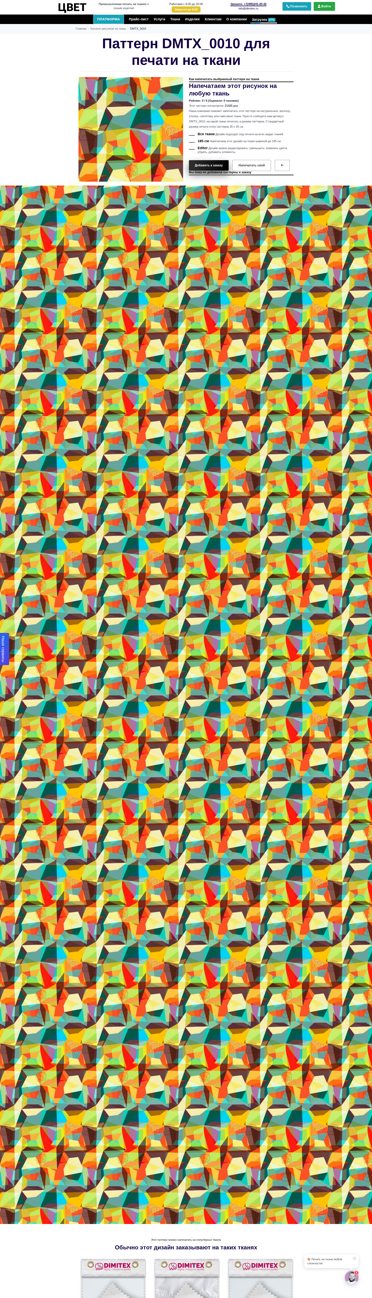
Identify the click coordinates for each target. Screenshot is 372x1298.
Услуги (159, 19)
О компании (236, 19)
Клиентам (213, 19)
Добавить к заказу (209, 165)
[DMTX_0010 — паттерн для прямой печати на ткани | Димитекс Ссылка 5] (282, 165)
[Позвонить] (324, 1161)
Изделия (192, 19)
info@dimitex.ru (248, 8)
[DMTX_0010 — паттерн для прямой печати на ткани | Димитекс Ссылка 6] (112, 1291)
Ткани (175, 19)
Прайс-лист (139, 19)
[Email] (340, 1161)
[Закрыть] (353, 1162)
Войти (325, 6)
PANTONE (70, 5)
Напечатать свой (252, 165)
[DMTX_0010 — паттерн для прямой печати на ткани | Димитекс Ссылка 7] (186, 1291)
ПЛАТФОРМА (108, 19)
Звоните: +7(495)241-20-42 (248, 4)
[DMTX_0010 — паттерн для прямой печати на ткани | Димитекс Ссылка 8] (260, 1291)
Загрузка (263, 19)
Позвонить (298, 6)
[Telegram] (307, 1161)
